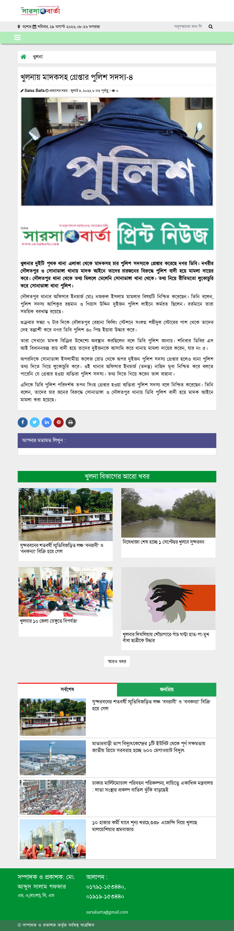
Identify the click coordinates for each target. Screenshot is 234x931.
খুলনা (38, 57)
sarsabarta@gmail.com (107, 912)
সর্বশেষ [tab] (67, 690)
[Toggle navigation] (17, 38)
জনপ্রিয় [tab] (167, 690)
